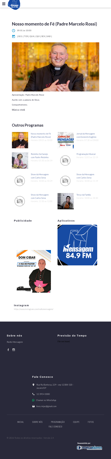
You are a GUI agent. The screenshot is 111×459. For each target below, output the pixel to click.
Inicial (20, 421)
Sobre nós (37, 421)
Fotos (91, 421)
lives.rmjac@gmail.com (46, 406)
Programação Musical (85, 154)
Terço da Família (83, 194)
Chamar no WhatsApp (46, 400)
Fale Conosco (55, 426)
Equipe (76, 421)
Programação (58, 421)
